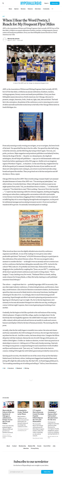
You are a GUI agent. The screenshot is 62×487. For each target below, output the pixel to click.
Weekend (19, 368)
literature (11, 368)
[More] (52, 9)
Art (4, 16)
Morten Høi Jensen (13, 38)
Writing (27, 368)
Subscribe (55, 3)
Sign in (46, 3)
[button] (22, 446)
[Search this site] (3, 3)
